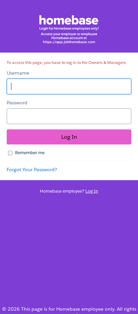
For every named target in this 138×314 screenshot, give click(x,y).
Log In (91, 191)
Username (18, 73)
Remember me (30, 152)
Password (17, 103)
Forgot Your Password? (32, 170)
